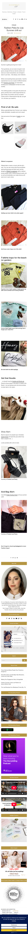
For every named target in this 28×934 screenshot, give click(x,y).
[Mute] (22, 793)
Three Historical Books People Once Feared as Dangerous (12, 670)
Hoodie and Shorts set (18, 381)
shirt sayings (14, 369)
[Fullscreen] (25, 793)
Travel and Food (7, 912)
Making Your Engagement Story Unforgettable (12, 679)
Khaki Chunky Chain (11, 495)
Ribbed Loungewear (11, 171)
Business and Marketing (8, 909)
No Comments (17, 33)
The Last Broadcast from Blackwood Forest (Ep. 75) (13, 687)
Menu (5, 19)
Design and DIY (6, 911)
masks (18, 116)
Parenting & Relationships (9, 914)
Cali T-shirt (8, 328)
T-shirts (4, 257)
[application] (14, 788)
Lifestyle (14, 25)
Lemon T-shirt (16, 289)
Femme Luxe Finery (9, 83)
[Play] (3, 793)
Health (16, 912)
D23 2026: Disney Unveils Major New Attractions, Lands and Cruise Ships (12, 675)
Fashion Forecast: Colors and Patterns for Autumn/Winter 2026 (11, 683)
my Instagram (17, 546)
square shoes (4, 437)
